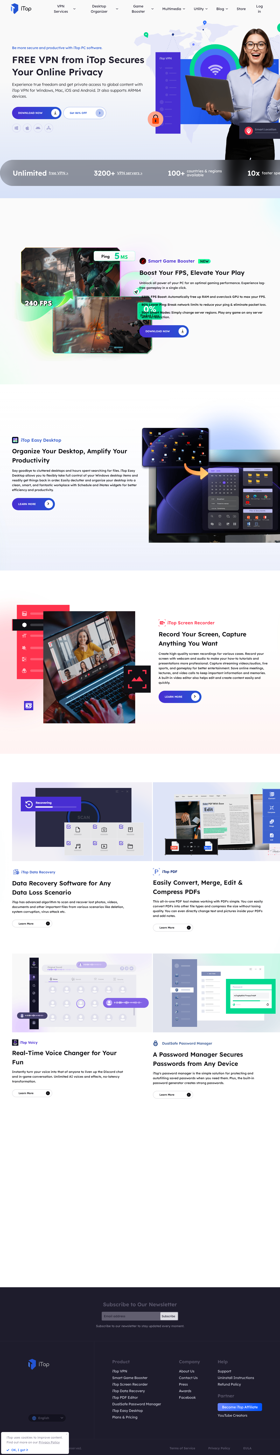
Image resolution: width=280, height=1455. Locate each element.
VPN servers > (129, 173)
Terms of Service (182, 1448)
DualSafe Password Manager (136, 1404)
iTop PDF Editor (125, 1397)
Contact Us (188, 1378)
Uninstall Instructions (236, 1378)
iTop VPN (119, 1371)
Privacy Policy (219, 1448)
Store (241, 9)
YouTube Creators (232, 1415)
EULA (247, 1448)
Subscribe (168, 1316)
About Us (186, 1371)
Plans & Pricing (124, 1417)
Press (183, 1384)
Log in (259, 9)
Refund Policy (229, 1384)
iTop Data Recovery (128, 1391)
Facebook (187, 1397)
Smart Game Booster (129, 1378)
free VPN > (58, 173)
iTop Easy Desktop (127, 1410)
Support (224, 1371)
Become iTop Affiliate (240, 1407)
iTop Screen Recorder (130, 1384)
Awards (185, 1391)
